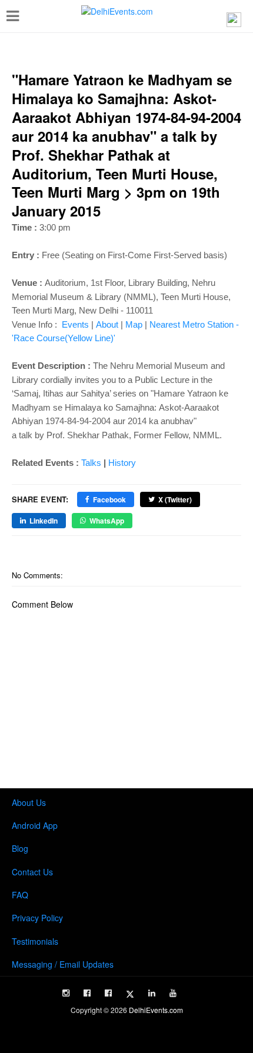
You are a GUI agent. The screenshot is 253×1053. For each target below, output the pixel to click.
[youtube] (173, 993)
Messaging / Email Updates (63, 964)
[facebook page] (87, 993)
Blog (20, 848)
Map (133, 324)
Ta (85, 463)
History (122, 463)
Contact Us (32, 872)
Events (75, 324)
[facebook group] (108, 993)
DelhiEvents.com (156, 1010)
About (108, 324)
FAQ (20, 895)
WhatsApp (106, 520)
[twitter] (130, 994)
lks (95, 463)
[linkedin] (151, 993)
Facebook (109, 499)
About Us (29, 802)
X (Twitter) (175, 499)
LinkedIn (43, 520)
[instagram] (65, 993)
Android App (35, 825)
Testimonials (35, 941)
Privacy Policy (37, 918)
